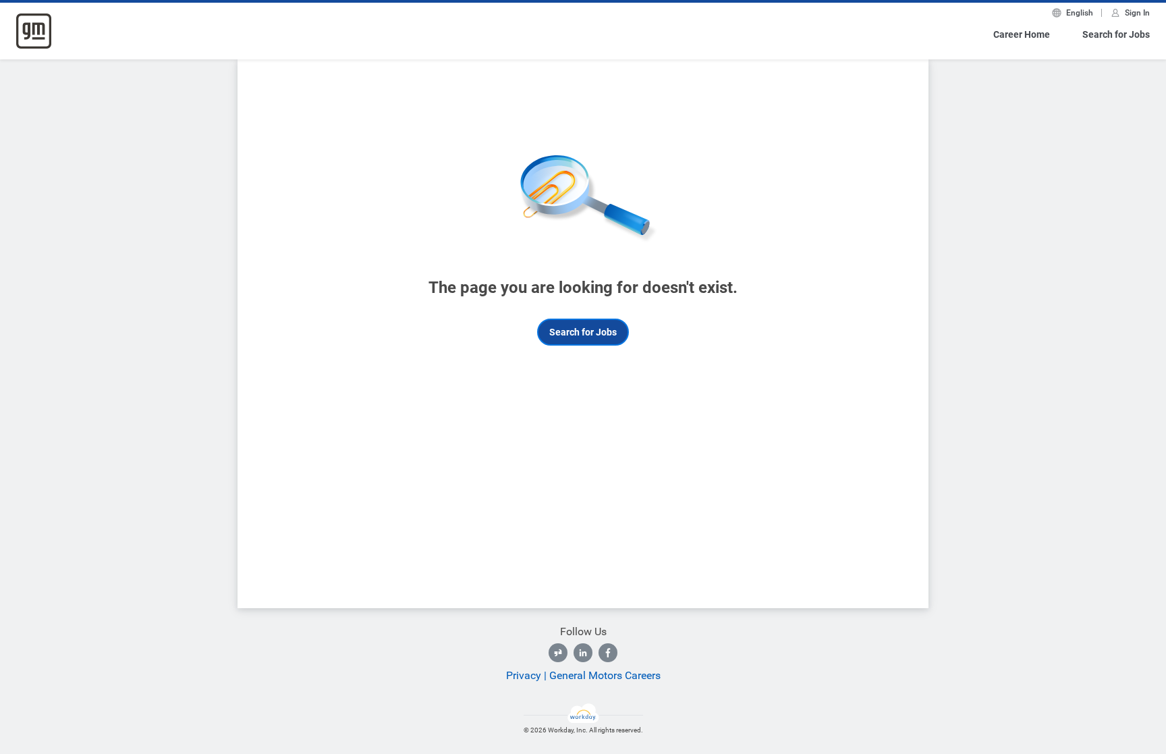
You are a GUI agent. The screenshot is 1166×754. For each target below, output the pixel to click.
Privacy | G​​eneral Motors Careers (583, 675)
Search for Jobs (1116, 34)
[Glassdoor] (558, 652)
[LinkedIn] (583, 652)
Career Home (1021, 34)
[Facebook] (608, 652)
